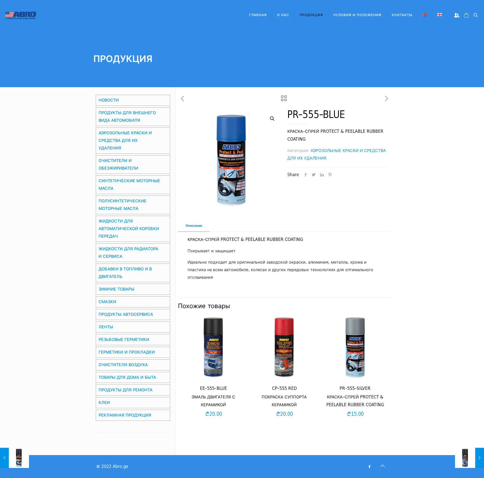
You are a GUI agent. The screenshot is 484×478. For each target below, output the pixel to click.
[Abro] (21, 15)
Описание (194, 226)
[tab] (194, 226)
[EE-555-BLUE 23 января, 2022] (469, 458)
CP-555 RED (284, 388)
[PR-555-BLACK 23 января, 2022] (14, 458)
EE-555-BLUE (213, 388)
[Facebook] (369, 466)
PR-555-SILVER (355, 388)
